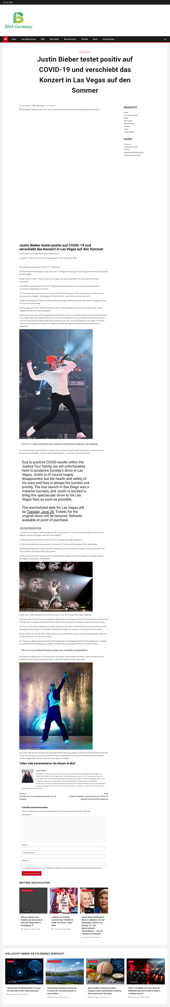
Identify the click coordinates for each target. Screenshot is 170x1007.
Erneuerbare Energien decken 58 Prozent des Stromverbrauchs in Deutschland (61, 991)
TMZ (29, 274)
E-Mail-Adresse (29, 852)
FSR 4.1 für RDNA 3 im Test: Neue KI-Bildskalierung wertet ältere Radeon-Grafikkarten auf (144, 991)
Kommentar (27, 814)
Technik (84, 39)
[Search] (165, 39)
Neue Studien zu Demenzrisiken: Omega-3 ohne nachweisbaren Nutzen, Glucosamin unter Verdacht (105, 991)
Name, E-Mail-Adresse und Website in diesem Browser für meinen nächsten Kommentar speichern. (63, 868)
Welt (43, 39)
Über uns (127, 144)
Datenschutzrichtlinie (132, 155)
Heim (14, 39)
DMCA (127, 149)
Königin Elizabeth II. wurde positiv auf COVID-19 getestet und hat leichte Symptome (88, 796)
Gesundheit (92, 961)
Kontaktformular (131, 147)
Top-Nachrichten (28, 39)
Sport (95, 39)
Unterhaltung (108, 39)
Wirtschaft (54, 39)
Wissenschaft (70, 39)
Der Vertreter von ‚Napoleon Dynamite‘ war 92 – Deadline (38, 796)
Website (25, 860)
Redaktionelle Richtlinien (134, 152)
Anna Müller (26, 106)
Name (25, 845)
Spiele (131, 961)
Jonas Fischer (24, 994)
